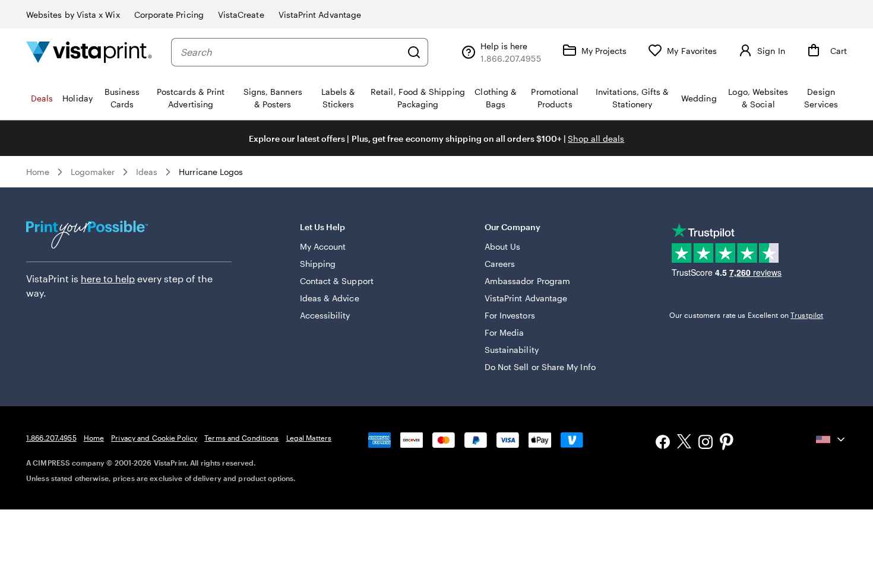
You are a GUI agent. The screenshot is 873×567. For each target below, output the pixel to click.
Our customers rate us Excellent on (746, 315)
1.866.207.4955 (51, 438)
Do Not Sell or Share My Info (540, 367)
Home (37, 172)
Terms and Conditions (241, 438)
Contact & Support (337, 281)
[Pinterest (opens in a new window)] (727, 443)
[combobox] (291, 52)
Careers (500, 264)
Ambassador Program (527, 281)
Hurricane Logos (211, 172)
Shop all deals (596, 138)
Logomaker (93, 172)
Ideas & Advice (329, 298)
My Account (323, 246)
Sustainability (512, 350)
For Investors (510, 315)
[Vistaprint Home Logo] (89, 52)
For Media (504, 332)
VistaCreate (241, 14)
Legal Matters (309, 438)
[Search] (414, 52)
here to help (108, 278)
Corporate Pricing (169, 14)
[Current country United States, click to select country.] (831, 439)
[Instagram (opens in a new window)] (705, 443)
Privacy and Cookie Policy (154, 438)
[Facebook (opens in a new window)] (663, 443)
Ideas (146, 172)
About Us (503, 246)
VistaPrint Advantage (320, 14)
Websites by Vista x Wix (73, 14)
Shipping (318, 264)
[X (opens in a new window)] (684, 443)
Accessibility (325, 315)
